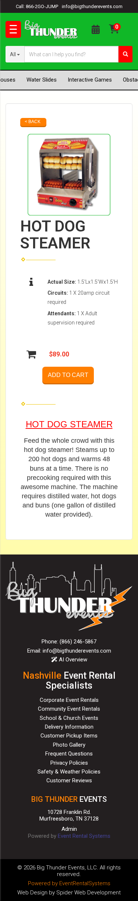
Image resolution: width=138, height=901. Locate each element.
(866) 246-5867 (78, 641)
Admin (69, 829)
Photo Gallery (69, 745)
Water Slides (41, 79)
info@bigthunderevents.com (92, 6)
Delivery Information (69, 727)
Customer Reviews (69, 780)
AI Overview (72, 659)
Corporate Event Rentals (69, 700)
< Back (32, 121)
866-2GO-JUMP (42, 6)
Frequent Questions (69, 753)
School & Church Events (69, 718)
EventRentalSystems (84, 883)
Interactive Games (90, 79)
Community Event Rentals (69, 709)
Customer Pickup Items (69, 735)
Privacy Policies (69, 763)
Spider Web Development (88, 892)
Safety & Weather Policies (69, 771)
